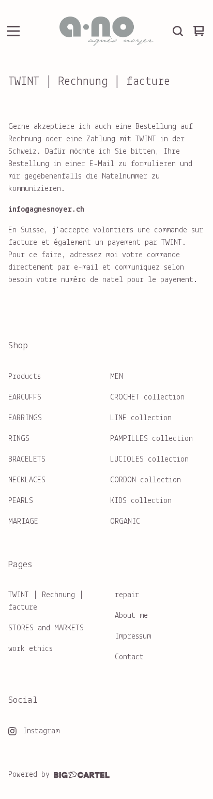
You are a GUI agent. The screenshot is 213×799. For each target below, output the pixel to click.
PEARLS (20, 501)
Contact (129, 657)
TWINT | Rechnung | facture (46, 601)
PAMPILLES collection (151, 439)
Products (24, 377)
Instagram (41, 731)
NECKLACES (26, 480)
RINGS (18, 439)
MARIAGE (23, 521)
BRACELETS (26, 459)
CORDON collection (145, 480)
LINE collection (141, 418)
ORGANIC (125, 521)
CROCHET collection (147, 397)
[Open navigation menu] (13, 31)
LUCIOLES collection (149, 459)
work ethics (30, 649)
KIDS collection (141, 501)
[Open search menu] (178, 31)
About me (131, 616)
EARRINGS (25, 418)
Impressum (133, 636)
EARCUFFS (24, 397)
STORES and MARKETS (46, 628)
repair (127, 595)
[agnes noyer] (106, 31)
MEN (116, 377)
